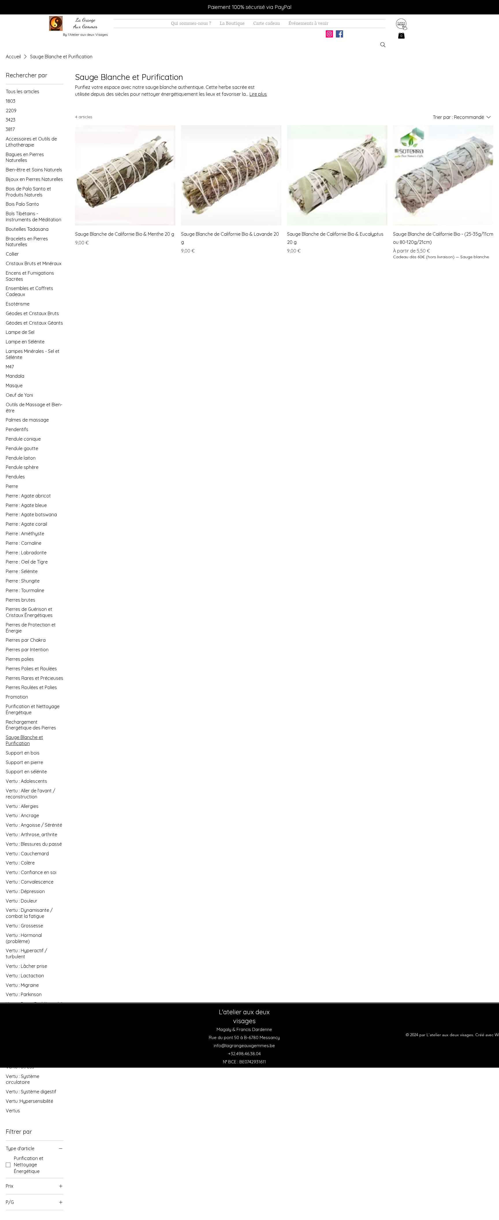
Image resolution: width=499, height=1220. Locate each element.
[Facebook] (339, 34)
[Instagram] (329, 34)
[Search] (383, 45)
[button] (401, 34)
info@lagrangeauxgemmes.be (244, 1045)
